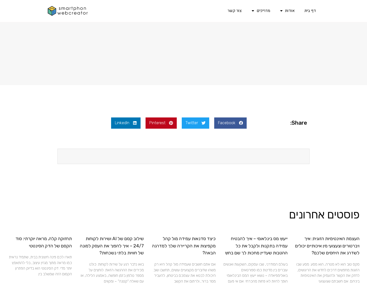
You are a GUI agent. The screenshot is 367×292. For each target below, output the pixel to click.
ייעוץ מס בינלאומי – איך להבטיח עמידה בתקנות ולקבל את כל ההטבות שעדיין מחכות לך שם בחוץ (256, 246)
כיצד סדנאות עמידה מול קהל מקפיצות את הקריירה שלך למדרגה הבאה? (184, 246)
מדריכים (263, 11)
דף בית (310, 11)
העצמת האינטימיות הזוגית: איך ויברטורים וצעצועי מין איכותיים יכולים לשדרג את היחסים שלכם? (327, 246)
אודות (290, 11)
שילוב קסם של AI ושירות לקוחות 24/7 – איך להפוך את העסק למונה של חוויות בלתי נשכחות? (112, 246)
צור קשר (235, 11)
